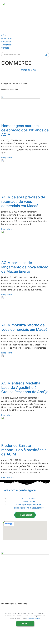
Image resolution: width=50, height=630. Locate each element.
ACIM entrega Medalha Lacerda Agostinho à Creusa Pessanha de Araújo (24, 387)
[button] (6, 82)
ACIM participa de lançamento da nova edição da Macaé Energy (24, 267)
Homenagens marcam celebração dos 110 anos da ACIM (25, 130)
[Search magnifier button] (46, 55)
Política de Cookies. (33, 618)
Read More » (7, 157)
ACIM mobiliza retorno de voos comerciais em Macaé (24, 327)
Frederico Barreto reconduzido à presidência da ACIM (24, 449)
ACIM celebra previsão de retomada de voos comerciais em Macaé (23, 201)
